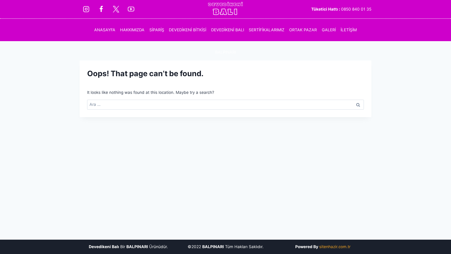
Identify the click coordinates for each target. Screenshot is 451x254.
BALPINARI (225, 52)
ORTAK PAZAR (303, 30)
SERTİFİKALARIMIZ (266, 30)
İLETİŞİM (349, 30)
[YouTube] (130, 9)
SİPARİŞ (156, 30)
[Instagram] (86, 9)
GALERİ (329, 30)
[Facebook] (101, 9)
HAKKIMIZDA (132, 30)
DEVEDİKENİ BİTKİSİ (187, 30)
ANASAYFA (104, 30)
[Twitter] (115, 9)
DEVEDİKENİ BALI (227, 30)
